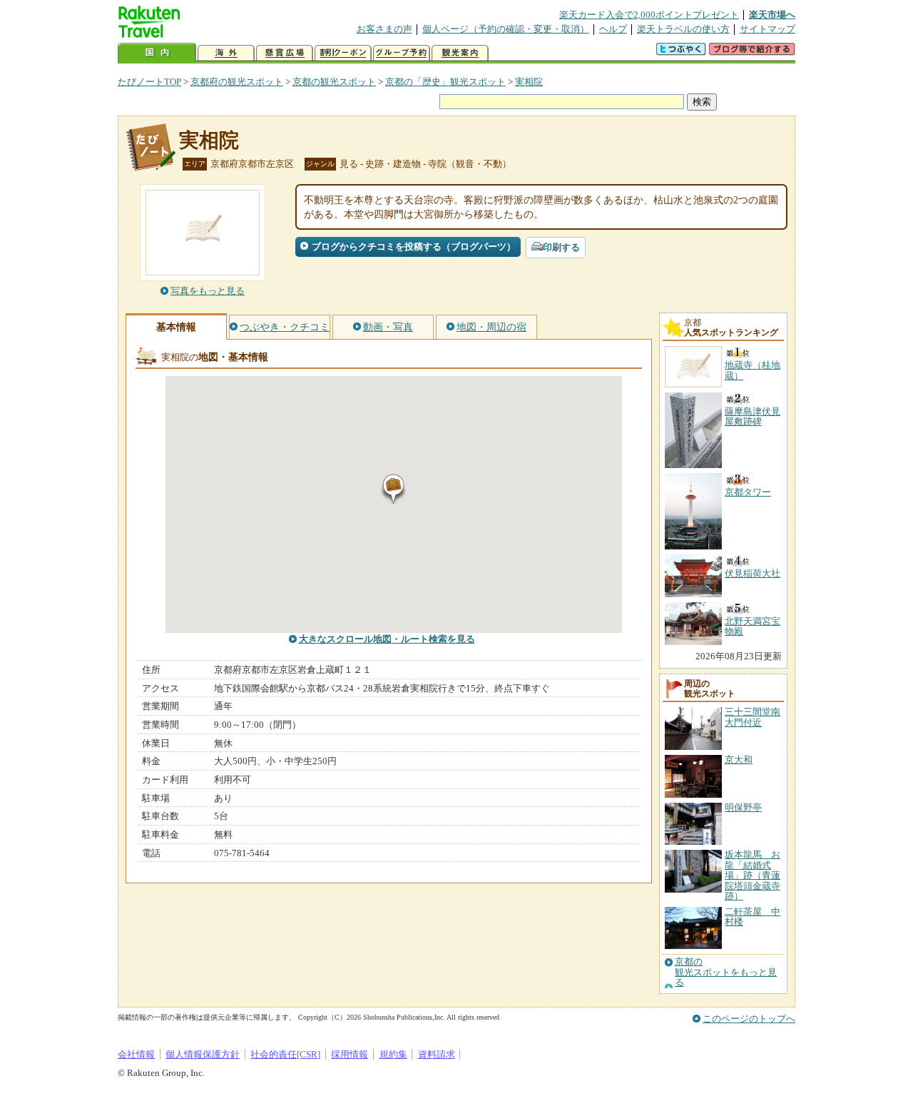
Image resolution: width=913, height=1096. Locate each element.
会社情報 (136, 1054)
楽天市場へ (772, 14)
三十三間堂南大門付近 (752, 716)
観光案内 (460, 53)
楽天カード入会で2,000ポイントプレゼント (649, 14)
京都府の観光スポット (236, 81)
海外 (226, 53)
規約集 (393, 1054)
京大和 (739, 759)
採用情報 (349, 1054)
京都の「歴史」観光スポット (445, 81)
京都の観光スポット (334, 81)
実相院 (529, 81)
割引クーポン (343, 53)
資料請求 (436, 1054)
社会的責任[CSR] (285, 1054)
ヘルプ (613, 29)
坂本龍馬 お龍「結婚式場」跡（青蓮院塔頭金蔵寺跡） (752, 875)
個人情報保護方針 (202, 1054)
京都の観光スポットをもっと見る (726, 972)
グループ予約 (401, 53)
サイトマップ (767, 29)
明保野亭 (743, 807)
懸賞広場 (284, 53)
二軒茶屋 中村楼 (752, 916)
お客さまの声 (384, 29)
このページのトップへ (749, 1018)
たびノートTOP (149, 81)
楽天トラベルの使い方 (683, 29)
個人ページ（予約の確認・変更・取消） (505, 29)
